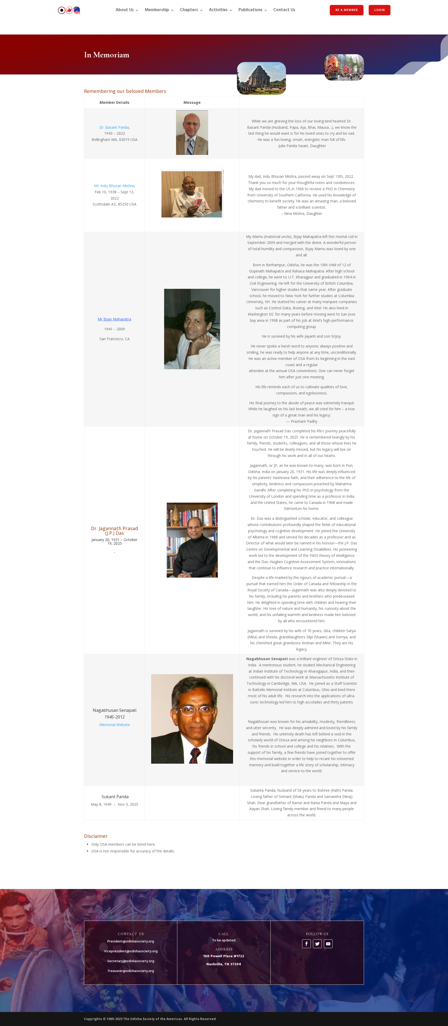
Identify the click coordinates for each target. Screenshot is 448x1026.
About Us (125, 9)
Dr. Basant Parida (114, 127)
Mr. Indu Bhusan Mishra (114, 185)
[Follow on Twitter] (317, 943)
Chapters (189, 9)
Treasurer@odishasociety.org (130, 971)
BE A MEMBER (346, 10)
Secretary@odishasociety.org (130, 961)
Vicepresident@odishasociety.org (131, 951)
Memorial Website (114, 724)
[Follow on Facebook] (306, 943)
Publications (250, 9)
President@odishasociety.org (130, 942)
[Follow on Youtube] (328, 943)
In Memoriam (106, 55)
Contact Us (284, 9)
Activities (218, 9)
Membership (157, 9)
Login (379, 10)
